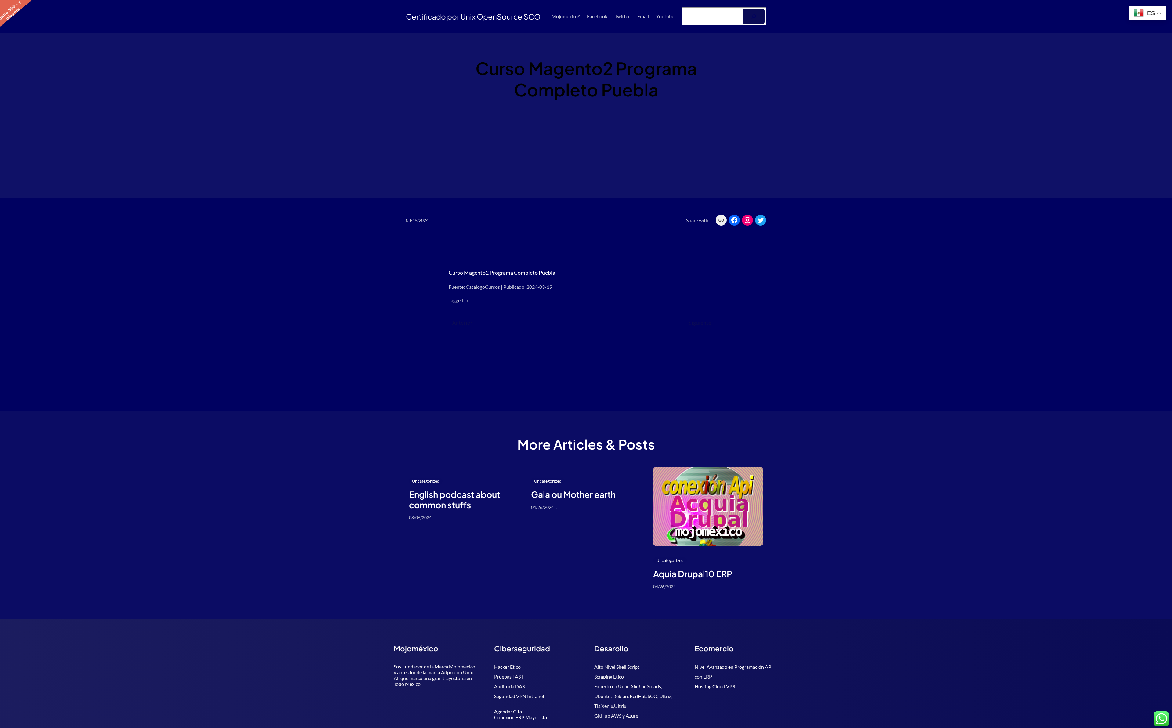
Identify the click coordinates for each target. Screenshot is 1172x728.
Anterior (462, 322)
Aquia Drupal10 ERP (692, 574)
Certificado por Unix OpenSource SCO (473, 16)
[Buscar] (754, 16)
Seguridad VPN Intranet (519, 696)
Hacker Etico (507, 667)
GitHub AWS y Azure (616, 716)
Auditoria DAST (510, 686)
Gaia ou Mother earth (573, 494)
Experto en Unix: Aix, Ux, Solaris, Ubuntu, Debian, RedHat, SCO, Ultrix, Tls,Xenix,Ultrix (633, 696)
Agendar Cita (508, 711)
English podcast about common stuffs (454, 499)
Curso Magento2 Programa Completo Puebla (502, 272)
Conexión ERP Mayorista (520, 717)
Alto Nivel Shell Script (616, 667)
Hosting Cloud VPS (715, 686)
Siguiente (700, 322)
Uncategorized (426, 481)
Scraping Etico (609, 676)
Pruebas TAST (508, 676)
